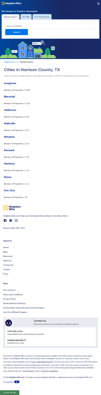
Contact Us (8, 265)
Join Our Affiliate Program (15, 312)
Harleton (9, 163)
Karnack (9, 150)
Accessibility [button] (8, 382)
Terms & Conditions (50, 371)
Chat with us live (15, 331)
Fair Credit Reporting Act (42, 362)
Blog (5, 251)
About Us (7, 260)
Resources (7, 256)
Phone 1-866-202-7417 (14, 228)
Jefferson (10, 110)
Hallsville (9, 123)
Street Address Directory (14, 303)
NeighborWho (9, 62)
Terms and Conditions (13, 294)
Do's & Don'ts (9, 290)
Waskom (9, 136)
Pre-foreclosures (42, 17)
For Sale (26, 17)
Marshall (9, 96)
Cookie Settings (9, 393)
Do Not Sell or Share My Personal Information (23, 307)
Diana (7, 177)
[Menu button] (98, 3)
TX (17, 62)
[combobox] (50, 26)
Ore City (9, 190)
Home (6, 247)
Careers (6, 269)
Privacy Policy (9, 298)
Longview (10, 83)
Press (5, 274)
